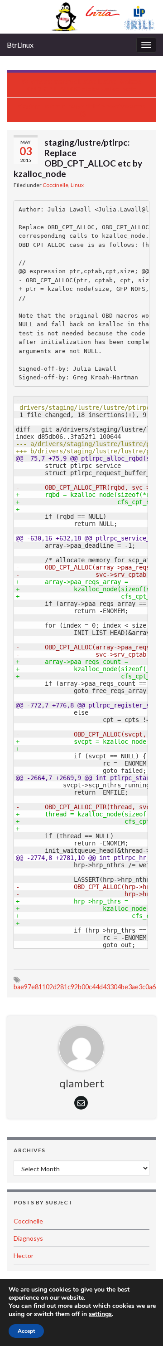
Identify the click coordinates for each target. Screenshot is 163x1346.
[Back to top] (142, 1325)
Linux (77, 185)
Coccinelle (55, 185)
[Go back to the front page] (81, 17)
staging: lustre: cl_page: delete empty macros (81, 106)
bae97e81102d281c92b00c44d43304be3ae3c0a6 (85, 987)
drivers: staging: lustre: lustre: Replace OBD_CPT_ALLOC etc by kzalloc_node (84, 85)
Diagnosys (28, 1238)
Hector (24, 1255)
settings (100, 1314)
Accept (26, 1331)
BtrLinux (20, 44)
